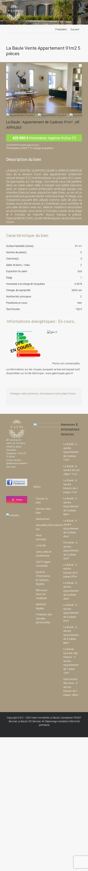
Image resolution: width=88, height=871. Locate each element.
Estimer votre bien (43, 510)
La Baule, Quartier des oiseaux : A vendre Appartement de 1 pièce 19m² (71, 660)
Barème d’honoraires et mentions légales (43, 578)
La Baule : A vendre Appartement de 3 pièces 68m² (71, 506)
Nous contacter (41, 537)
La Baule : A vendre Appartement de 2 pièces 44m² (71, 590)
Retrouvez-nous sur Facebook (42, 594)
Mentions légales (41, 606)
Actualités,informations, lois (44, 527)
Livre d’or (41, 545)
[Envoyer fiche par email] (78, 235)
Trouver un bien (42, 500)
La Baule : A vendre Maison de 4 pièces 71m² (70, 486)
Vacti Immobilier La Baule (45, 717)
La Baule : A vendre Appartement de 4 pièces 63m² (71, 612)
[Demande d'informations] (71, 235)
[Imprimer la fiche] (64, 235)
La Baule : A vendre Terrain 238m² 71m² (71, 470)
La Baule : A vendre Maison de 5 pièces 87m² (70, 570)
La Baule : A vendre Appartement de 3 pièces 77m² (71, 452)
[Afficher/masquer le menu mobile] (80, 6)
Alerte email (42, 518)
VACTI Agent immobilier (43, 564)
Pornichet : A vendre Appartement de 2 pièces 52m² (71, 550)
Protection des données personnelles (44, 618)
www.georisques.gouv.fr (59, 373)
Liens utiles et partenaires (43, 553)
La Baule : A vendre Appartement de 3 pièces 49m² (71, 528)
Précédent (61, 29)
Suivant (74, 29)
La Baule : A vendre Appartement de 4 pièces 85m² (71, 635)
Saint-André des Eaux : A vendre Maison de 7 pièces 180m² (71, 687)
